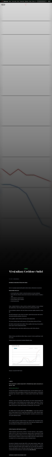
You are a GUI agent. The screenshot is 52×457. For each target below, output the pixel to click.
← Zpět (3, 4)
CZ (49, 1)
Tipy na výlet (14, 1)
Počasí (33, 1)
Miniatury (26, 1)
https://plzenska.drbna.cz (14, 388)
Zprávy (26, 268)
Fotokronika (22, 1)
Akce (18, 1)
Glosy (30, 1)
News (10, 1)
